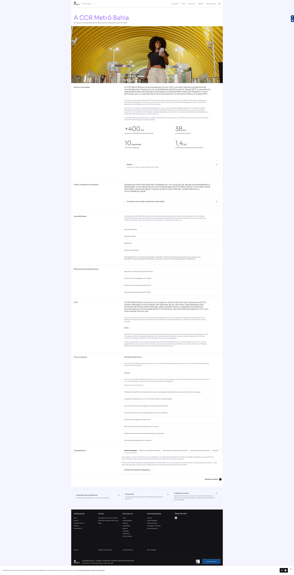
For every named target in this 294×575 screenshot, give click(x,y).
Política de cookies (108, 563)
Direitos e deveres (127, 536)
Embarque (125, 523)
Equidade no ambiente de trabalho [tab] (175, 450)
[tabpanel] (172, 465)
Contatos (149, 518)
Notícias (76, 550)
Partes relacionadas (128, 550)
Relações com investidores (105, 550)
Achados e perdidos (152, 523)
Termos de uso (86, 563)
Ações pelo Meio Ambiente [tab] (200, 450)
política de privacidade (98, 570)
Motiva (75, 520)
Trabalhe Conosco (78, 523)
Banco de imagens (151, 550)
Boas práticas (126, 533)
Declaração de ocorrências (154, 525)
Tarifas (124, 518)
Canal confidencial (151, 528)
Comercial (76, 525)
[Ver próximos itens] (222, 450)
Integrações (126, 531)
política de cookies (84, 570)
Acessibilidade (126, 525)
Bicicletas (125, 528)
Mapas (100, 523)
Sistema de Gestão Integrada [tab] (149, 450)
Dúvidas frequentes (152, 520)
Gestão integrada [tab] (130, 450)
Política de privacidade (97, 563)
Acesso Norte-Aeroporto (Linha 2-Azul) (108, 520)
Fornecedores (77, 528)
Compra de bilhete (127, 520)
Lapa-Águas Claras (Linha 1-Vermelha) (107, 518)
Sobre (75, 518)
